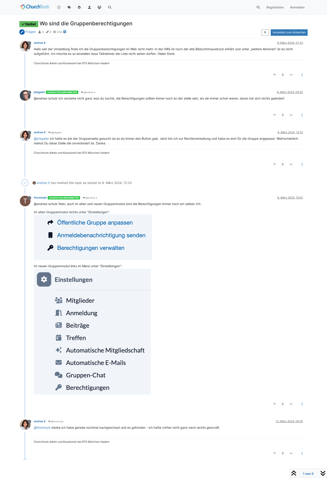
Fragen (31, 32)
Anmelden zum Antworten (289, 32)
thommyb (40, 197)
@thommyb (56, 421)
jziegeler (39, 92)
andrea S (40, 42)
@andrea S (89, 92)
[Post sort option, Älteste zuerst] (265, 32)
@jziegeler (56, 132)
